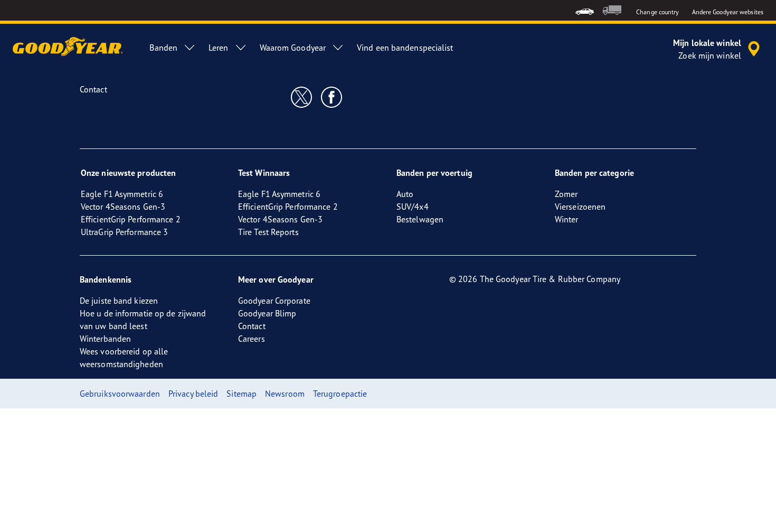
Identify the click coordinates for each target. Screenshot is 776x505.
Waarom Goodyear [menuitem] (293, 47)
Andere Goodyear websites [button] (727, 12)
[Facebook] (332, 96)
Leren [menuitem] (219, 47)
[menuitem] (584, 10)
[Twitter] (302, 96)
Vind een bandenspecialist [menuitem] (405, 47)
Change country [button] (657, 12)
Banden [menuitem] (163, 47)
